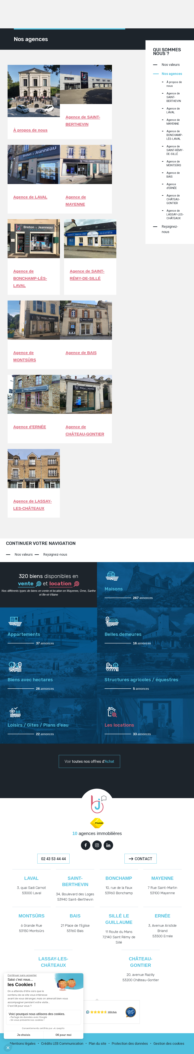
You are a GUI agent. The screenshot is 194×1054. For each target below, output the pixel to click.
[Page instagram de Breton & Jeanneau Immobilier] (97, 845)
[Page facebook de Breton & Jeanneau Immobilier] (85, 845)
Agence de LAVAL (30, 197)
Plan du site (97, 1043)
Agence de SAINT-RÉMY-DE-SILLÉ (175, 150)
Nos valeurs (171, 65)
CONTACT (143, 859)
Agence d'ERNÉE (29, 427)
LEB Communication (68, 1043)
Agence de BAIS (81, 352)
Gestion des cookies (168, 1043)
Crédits (46, 1043)
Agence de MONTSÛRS (174, 163)
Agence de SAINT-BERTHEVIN (174, 97)
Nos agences (172, 74)
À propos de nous (30, 130)
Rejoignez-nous (170, 229)
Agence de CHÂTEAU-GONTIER (173, 199)
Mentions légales (23, 1043)
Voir (89, 761)
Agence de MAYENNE (173, 121)
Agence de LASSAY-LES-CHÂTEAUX (175, 214)
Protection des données (130, 1043)
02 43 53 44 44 (53, 859)
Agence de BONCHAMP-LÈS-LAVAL (30, 278)
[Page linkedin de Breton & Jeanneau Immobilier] (108, 845)
